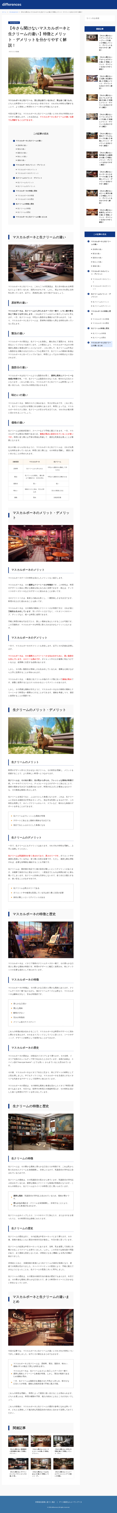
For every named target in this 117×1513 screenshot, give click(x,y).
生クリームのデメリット (26, 186)
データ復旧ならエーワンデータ (70, 1502)
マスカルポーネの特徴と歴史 (26, 191)
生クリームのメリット (25, 182)
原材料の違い (22, 145)
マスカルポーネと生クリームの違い (29, 141)
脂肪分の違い (22, 153)
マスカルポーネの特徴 (25, 195)
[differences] (12, 4)
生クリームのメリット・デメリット (29, 178)
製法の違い (21, 149)
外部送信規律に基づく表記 (45, 1502)
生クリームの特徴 (24, 208)
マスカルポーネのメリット (27, 169)
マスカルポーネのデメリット (28, 173)
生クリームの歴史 (24, 212)
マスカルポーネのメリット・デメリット (30, 165)
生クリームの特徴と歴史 (25, 204)
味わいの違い (22, 156)
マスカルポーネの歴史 (25, 199)
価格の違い (21, 160)
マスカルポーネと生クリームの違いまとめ (31, 217)
